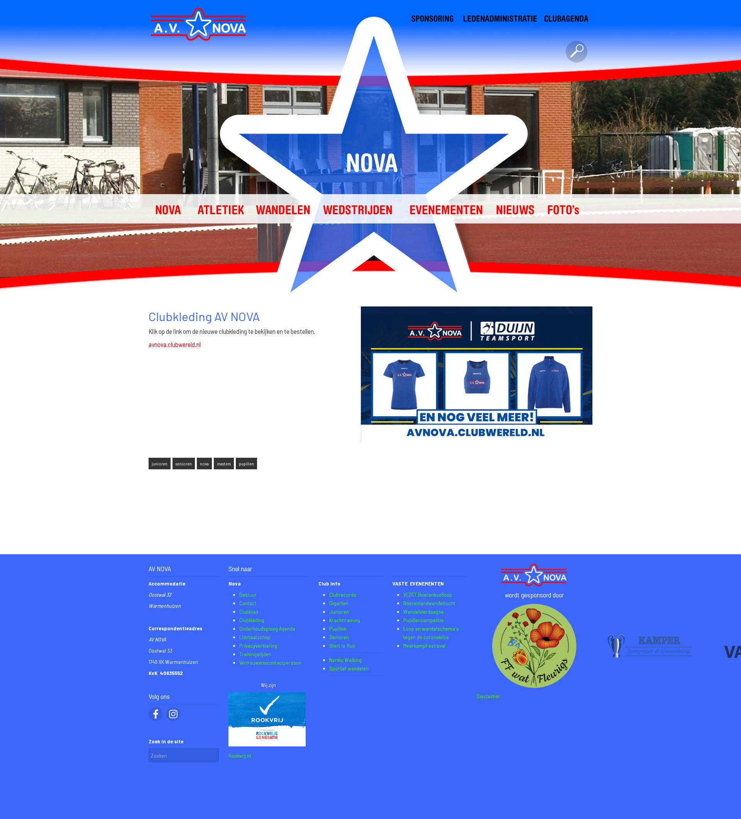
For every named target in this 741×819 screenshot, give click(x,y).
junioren (159, 463)
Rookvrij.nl (239, 755)
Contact (247, 603)
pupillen (246, 463)
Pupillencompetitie (423, 620)
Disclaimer (488, 696)
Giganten (339, 603)
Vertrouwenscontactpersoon (270, 662)
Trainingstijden (255, 654)
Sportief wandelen (349, 668)
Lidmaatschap (255, 637)
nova (204, 463)
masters (224, 463)
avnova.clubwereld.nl (175, 344)
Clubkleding (251, 620)
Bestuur (248, 594)
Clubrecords (342, 594)
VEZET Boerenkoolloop (427, 594)
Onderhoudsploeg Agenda (267, 628)
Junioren (339, 611)
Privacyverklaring (258, 645)
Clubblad (248, 611)
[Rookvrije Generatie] (267, 744)
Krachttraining (344, 620)
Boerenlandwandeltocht (429, 603)
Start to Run (342, 645)
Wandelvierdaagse (423, 611)
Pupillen (338, 628)
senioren (184, 463)
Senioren (339, 637)
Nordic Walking (345, 660)
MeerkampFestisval (424, 645)
